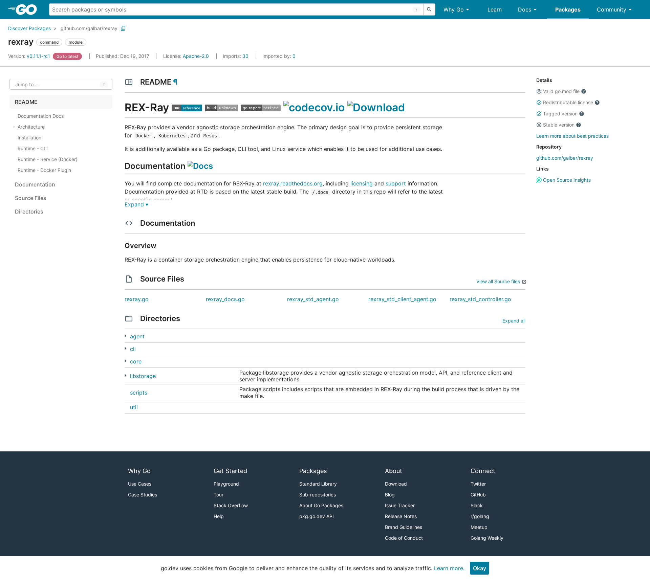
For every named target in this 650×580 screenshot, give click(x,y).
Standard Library (318, 484)
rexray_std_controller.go (480, 299)
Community (611, 9)
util (134, 407)
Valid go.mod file (561, 91)
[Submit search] (429, 9)
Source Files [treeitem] (30, 198)
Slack (477, 505)
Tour (218, 494)
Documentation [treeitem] (35, 184)
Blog (390, 494)
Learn (495, 9)
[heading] (28, 9)
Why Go (453, 9)
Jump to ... (27, 84)
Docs (524, 9)
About (393, 470)
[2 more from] (125, 336)
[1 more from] (125, 348)
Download (396, 484)
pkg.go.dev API (316, 516)
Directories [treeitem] (29, 211)
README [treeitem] (26, 101)
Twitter (478, 484)
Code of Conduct (404, 538)
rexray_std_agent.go (313, 299)
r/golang (480, 516)
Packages (568, 9)
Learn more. (449, 568)
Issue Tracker (400, 505)
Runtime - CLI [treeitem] (33, 148)
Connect (483, 470)
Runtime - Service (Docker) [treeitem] (48, 159)
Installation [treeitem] (29, 137)
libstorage (143, 376)
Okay (479, 568)
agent (137, 336)
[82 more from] (125, 375)
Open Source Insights (566, 180)
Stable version (559, 125)
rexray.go (137, 299)
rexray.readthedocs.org (293, 183)
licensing (361, 183)
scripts (138, 392)
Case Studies (142, 494)
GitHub (478, 494)
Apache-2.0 (196, 56)
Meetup (479, 527)
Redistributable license (568, 102)
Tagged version (560, 113)
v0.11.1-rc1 (29, 56)
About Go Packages (321, 505)
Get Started (230, 470)
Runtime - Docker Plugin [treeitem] (44, 170)
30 (236, 56)
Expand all (513, 321)
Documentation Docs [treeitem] (41, 116)
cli (133, 348)
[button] (539, 91)
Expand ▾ (136, 204)
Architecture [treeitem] (31, 127)
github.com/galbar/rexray (89, 28)
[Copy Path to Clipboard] (123, 28)
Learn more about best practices (572, 136)
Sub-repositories (317, 494)
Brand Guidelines (403, 527)
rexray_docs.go (225, 299)
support (396, 183)
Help (219, 516)
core (136, 361)
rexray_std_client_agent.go (402, 299)
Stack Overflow (231, 505)
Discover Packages (29, 28)
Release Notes (401, 516)
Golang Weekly (487, 538)
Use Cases (139, 484)
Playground (226, 484)
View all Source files (498, 281)
